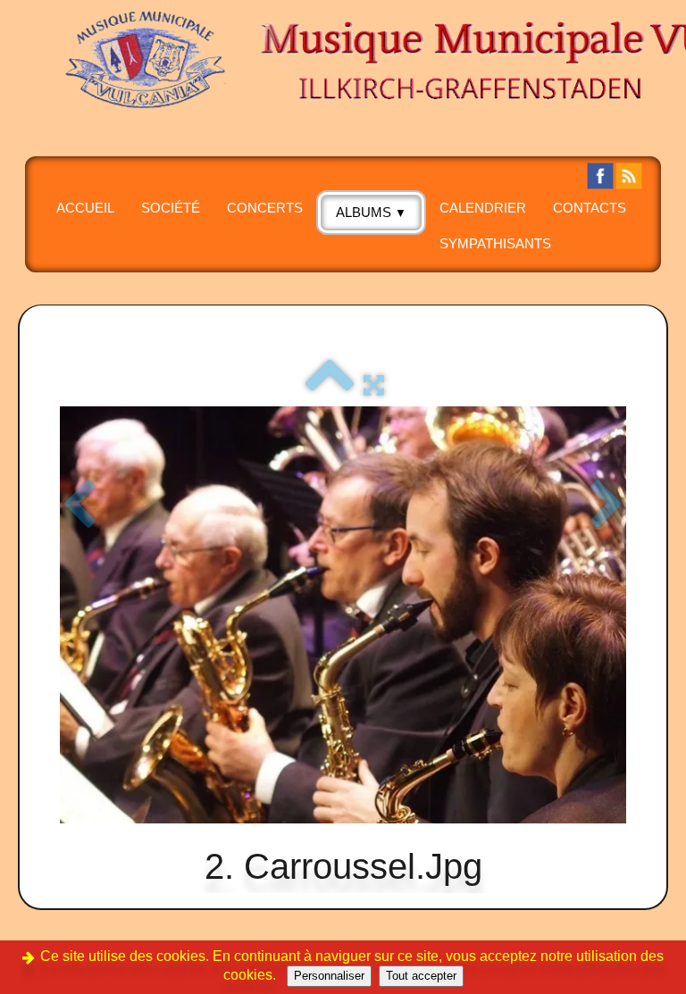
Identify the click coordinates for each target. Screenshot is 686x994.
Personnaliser (329, 975)
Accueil (85, 207)
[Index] (329, 385)
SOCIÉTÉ (170, 207)
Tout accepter (421, 975)
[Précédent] (79, 506)
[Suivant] (607, 506)
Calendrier (482, 207)
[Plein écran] (374, 385)
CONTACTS (589, 207)
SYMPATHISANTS (495, 243)
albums (371, 212)
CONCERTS (265, 207)
